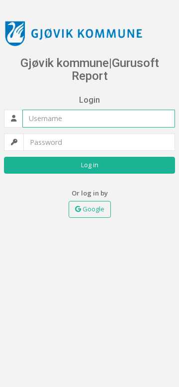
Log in (89, 164)
